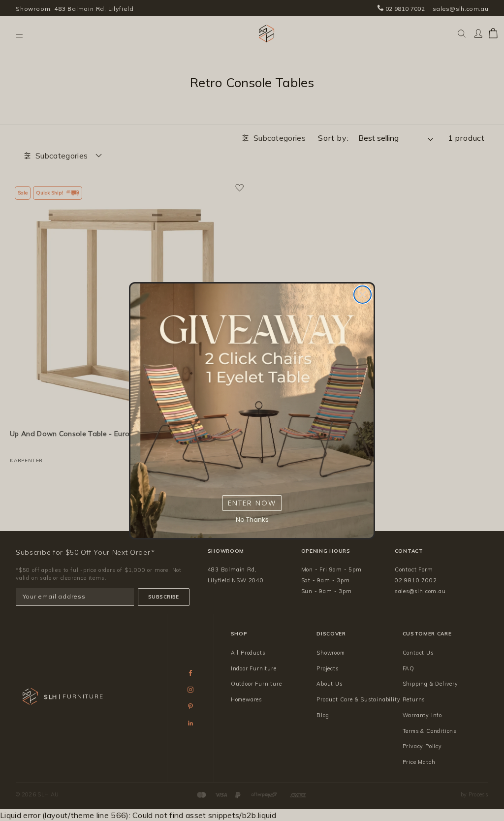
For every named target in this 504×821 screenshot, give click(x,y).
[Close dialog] (362, 294)
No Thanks (252, 519)
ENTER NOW (252, 503)
